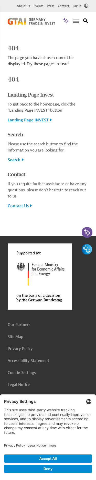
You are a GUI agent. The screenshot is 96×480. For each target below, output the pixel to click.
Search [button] (14, 159)
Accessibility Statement (28, 360)
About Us (23, 6)
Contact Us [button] (18, 205)
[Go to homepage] (31, 23)
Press (50, 6)
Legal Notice (19, 384)
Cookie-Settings (22, 372)
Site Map (15, 336)
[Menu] (76, 21)
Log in (77, 6)
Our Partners (19, 324)
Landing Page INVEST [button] (28, 120)
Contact (63, 6)
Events (38, 6)
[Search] (85, 22)
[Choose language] (86, 6)
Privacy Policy (20, 348)
